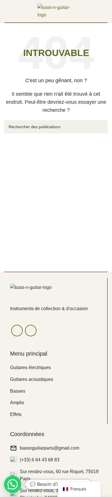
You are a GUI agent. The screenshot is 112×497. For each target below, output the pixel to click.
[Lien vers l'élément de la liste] (55, 367)
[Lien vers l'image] (31, 287)
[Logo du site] (56, 10)
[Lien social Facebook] (17, 330)
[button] (12, 484)
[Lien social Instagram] (30, 330)
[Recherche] (101, 126)
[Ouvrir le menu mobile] (6, 11)
